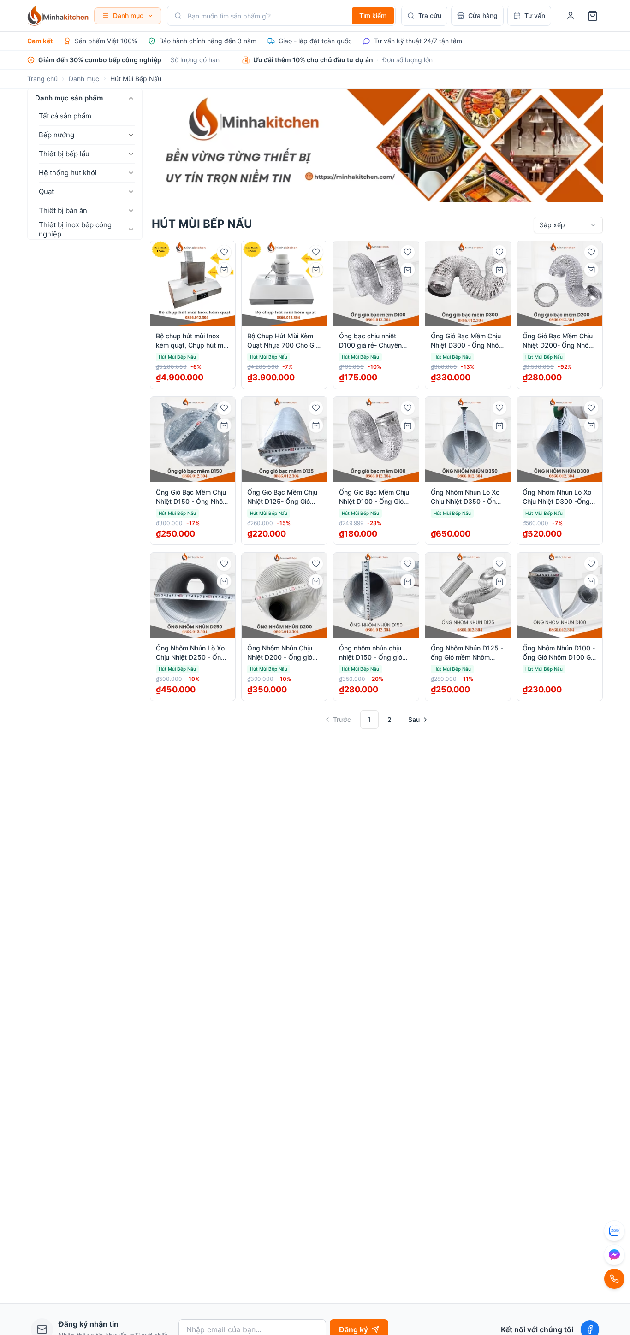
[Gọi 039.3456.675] (614, 1279)
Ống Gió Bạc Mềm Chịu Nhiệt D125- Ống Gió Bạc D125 (282, 497)
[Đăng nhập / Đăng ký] (570, 16)
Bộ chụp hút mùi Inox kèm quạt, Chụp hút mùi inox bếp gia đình (192, 341)
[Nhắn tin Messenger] (614, 1255)
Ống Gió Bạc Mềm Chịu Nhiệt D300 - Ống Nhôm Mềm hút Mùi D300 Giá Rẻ (467, 341)
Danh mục (84, 79)
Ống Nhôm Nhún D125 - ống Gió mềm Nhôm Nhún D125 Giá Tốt (467, 653)
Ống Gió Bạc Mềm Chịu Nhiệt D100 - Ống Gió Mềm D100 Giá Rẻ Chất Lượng (374, 497)
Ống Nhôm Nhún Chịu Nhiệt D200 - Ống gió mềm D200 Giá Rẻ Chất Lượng (282, 653)
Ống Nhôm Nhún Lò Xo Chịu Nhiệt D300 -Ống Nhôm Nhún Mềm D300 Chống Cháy (558, 497)
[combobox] (568, 225)
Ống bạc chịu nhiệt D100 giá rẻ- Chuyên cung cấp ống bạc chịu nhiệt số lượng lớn (374, 341)
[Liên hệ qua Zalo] (614, 1231)
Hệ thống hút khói (68, 172)
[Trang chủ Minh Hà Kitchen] (58, 16)
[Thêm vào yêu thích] (224, 252)
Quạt (46, 191)
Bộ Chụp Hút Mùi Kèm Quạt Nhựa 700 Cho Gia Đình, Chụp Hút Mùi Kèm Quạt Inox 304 (284, 341)
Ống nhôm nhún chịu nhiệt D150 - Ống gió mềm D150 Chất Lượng (374, 653)
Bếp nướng (56, 134)
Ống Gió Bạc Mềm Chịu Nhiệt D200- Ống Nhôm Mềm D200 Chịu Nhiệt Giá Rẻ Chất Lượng (558, 341)
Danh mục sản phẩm (69, 98)
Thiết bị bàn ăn (63, 210)
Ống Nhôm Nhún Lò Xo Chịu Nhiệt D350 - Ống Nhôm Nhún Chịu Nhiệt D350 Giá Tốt (465, 497)
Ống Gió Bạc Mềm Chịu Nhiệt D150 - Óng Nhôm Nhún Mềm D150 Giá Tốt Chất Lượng (193, 497)
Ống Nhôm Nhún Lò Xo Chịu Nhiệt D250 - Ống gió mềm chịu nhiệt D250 (190, 653)
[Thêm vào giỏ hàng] (224, 269)
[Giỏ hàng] (592, 16)
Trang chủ (42, 79)
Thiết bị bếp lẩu (64, 153)
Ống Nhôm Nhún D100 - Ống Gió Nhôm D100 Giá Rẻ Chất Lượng (559, 653)
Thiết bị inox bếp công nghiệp (75, 229)
